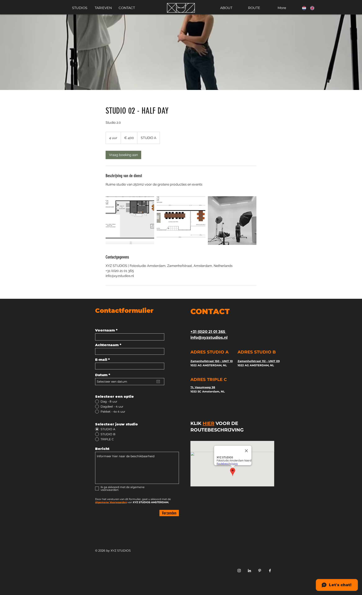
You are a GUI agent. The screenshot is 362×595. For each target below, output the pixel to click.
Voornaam (105, 330)
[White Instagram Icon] (239, 570)
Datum (103, 375)
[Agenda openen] (158, 381)
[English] (311, 8)
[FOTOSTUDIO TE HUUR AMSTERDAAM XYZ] (259, 570)
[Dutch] (303, 8)
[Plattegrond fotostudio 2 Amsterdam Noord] (130, 220)
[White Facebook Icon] (270, 570)
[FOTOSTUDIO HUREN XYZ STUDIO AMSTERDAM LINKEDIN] (249, 570)
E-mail (101, 359)
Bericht (102, 449)
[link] (123, 155)
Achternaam (107, 345)
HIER (208, 423)
